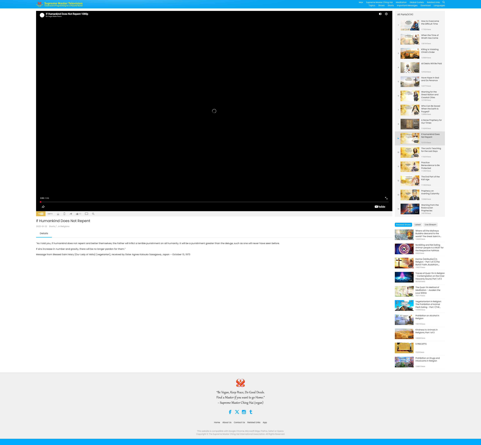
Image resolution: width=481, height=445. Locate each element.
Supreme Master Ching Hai (379, 2)
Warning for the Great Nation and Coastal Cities (429, 95)
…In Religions (63, 226)
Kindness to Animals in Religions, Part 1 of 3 (426, 331)
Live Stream (430, 224)
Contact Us (239, 422)
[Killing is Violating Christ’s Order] (410, 53)
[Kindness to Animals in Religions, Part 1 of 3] (404, 333)
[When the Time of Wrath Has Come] (410, 39)
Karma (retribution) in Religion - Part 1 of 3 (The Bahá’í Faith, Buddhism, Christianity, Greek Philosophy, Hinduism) (430, 262)
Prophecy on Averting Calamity (430, 192)
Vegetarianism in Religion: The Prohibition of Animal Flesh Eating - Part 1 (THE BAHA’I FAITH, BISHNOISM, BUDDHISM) (428, 304)
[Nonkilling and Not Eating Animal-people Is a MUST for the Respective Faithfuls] (404, 249)
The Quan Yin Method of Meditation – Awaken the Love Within (427, 290)
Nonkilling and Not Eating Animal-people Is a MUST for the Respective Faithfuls (429, 248)
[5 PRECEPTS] (404, 348)
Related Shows (403, 224)
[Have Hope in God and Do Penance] (410, 81)
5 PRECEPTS (421, 344)
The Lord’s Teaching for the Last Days (431, 150)
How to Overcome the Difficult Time (430, 22)
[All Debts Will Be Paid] (410, 67)
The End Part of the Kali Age (430, 178)
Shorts (391, 5)
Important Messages (407, 5)
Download (426, 5)
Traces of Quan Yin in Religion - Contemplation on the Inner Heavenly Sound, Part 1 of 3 (430, 276)
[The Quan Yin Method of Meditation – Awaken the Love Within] (404, 291)
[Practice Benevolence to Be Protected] (410, 166)
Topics (372, 5)
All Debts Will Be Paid (431, 63)
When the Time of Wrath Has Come (430, 36)
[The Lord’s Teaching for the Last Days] (410, 152)
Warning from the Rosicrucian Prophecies (430, 208)
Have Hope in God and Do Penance (430, 79)
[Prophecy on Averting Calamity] (410, 195)
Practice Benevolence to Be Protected (430, 165)
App (265, 422)
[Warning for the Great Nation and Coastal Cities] (410, 96)
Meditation (401, 2)
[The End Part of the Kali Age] (410, 180)
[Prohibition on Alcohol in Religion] (404, 319)
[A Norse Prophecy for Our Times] (410, 124)
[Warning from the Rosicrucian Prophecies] (410, 209)
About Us (226, 422)
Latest (418, 224)
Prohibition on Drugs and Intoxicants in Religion (427, 359)
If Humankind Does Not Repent (430, 135)
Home (217, 422)
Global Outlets (417, 2)
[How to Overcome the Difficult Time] (410, 25)
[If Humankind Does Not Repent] (410, 138)
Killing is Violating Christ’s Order (430, 51)
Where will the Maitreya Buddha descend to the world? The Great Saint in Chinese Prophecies (427, 233)
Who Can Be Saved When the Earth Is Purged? (430, 109)
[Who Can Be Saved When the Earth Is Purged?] (410, 110)
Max (361, 2)
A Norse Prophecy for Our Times (431, 121)
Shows (381, 5)
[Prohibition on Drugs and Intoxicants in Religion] (404, 362)
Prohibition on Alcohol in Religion (427, 317)
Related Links (433, 2)
